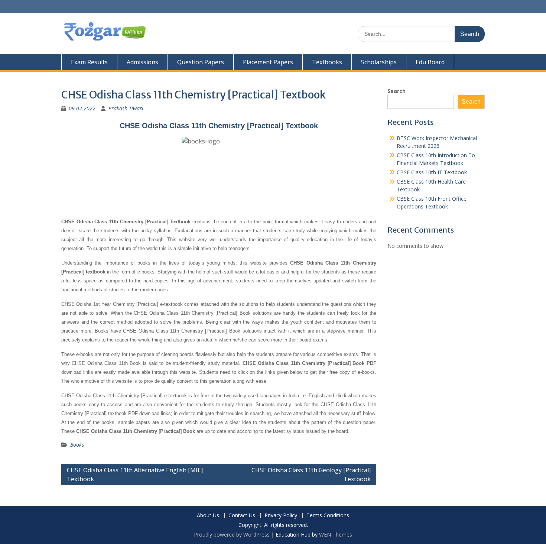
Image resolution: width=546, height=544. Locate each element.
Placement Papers (268, 62)
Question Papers (200, 62)
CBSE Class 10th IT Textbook (432, 172)
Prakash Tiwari (125, 108)
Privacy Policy (280, 515)
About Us (208, 515)
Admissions (142, 62)
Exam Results (89, 62)
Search (396, 90)
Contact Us (241, 515)
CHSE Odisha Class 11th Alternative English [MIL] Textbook (135, 474)
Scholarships (379, 62)
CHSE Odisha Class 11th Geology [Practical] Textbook (311, 474)
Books (77, 444)
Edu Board (430, 62)
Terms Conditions (327, 515)
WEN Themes (335, 534)
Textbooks (327, 62)
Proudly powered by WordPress (232, 534)
